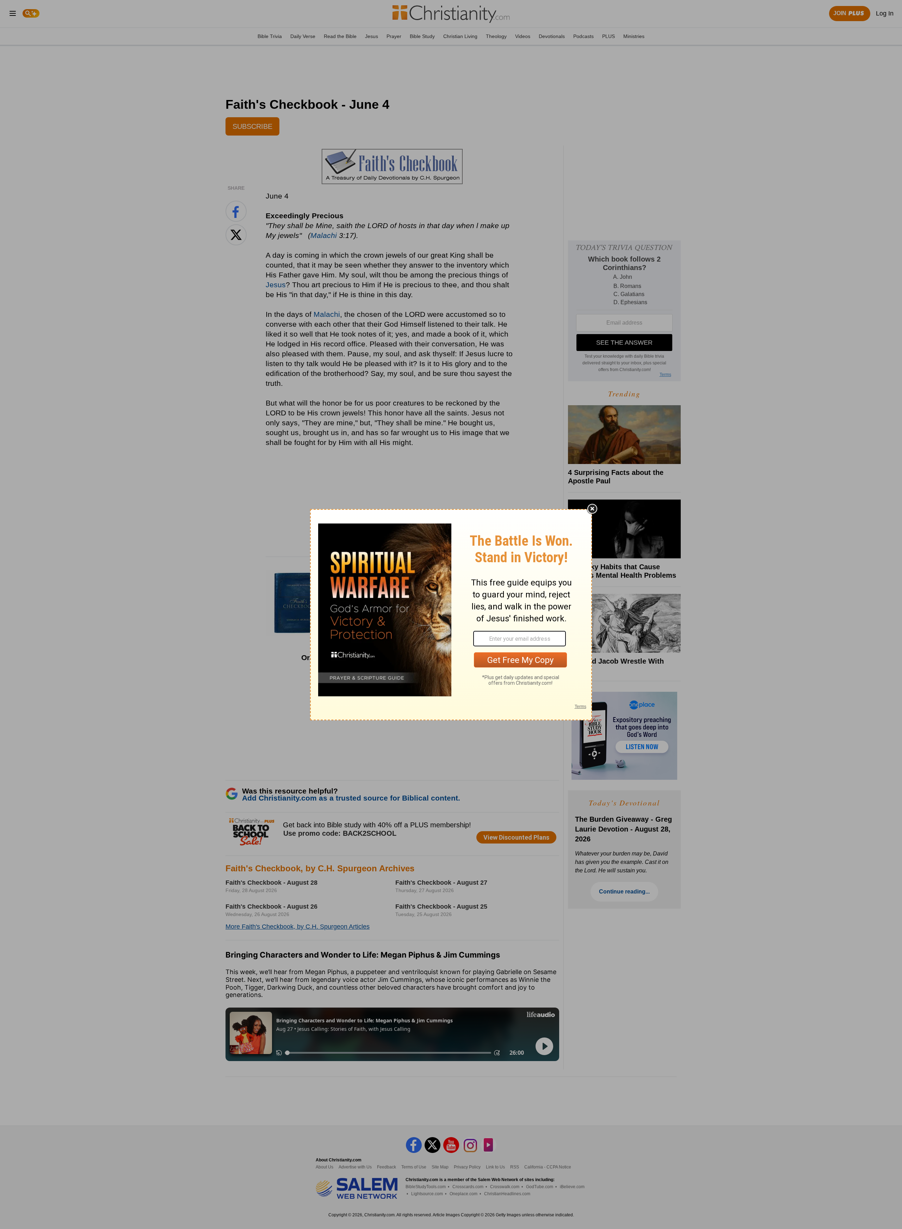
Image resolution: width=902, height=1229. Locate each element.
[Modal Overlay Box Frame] (451, 614)
